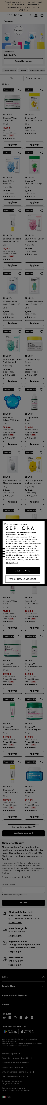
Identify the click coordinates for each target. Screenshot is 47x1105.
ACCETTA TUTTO (22, 571)
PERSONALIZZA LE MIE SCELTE (22, 579)
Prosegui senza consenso (15, 524)
